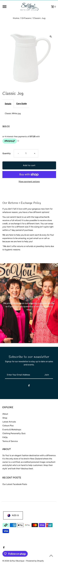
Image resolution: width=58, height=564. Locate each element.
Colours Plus (8, 425)
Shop (4, 418)
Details (8, 103)
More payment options (29, 181)
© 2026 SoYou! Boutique (13, 561)
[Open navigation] (10, 7)
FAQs (5, 437)
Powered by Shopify (35, 561)
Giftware (26, 18)
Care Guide (21, 103)
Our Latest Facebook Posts (14, 484)
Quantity (6, 153)
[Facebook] (29, 386)
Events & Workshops (11, 429)
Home (16, 18)
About (5, 414)
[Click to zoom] (50, 36)
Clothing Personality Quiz (13, 433)
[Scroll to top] (51, 555)
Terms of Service (10, 441)
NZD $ (15, 515)
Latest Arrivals (9, 421)
